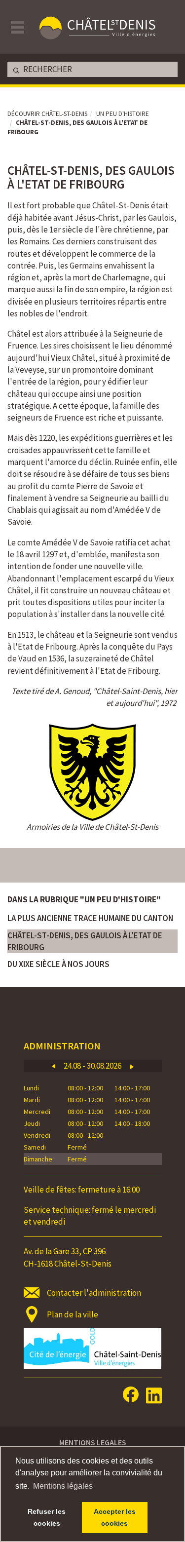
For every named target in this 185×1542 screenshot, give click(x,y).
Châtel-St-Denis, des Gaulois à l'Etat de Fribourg (84, 941)
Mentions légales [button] (63, 1486)
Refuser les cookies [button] (47, 1517)
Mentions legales (92, 1442)
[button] (53, 1066)
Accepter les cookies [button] (115, 1517)
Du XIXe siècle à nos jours (58, 964)
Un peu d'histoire (122, 114)
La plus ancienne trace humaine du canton (90, 918)
